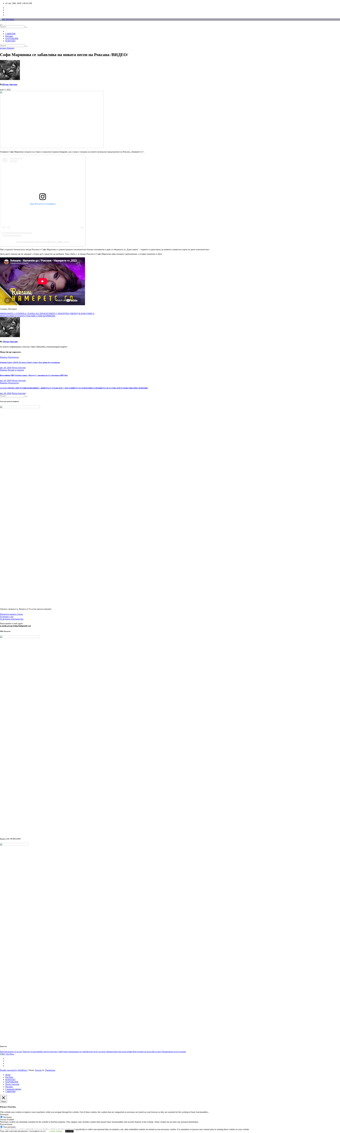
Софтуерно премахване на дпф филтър (75, 1051)
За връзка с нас (7, 616)
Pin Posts (9, 1077)
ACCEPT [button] (69, 1131)
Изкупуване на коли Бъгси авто (147, 1051)
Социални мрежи (13, 1089)
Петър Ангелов (10, 84)
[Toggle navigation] (1, 24)
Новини (10, 48)
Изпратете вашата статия (11, 614)
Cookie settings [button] (55, 1131)
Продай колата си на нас (11, 1051)
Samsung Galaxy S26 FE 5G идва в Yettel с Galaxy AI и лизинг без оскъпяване (30, 362)
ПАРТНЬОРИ (11, 38)
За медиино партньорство (11, 619)
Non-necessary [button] (6, 1124)
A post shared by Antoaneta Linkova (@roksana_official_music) (42, 242)
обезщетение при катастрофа (119, 1051)
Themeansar (50, 1070)
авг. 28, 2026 (5, 367)
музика (3, 48)
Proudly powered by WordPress (13, 1070)
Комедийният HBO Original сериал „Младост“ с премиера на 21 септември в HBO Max (34, 375)
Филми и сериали (16, 370)
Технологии (13, 357)
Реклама (9, 36)
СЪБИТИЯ (10, 34)
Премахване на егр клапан (174, 1051)
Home (7, 1075)
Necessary (7, 1117)
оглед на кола (99, 1051)
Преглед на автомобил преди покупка (40, 1051)
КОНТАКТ (10, 41)
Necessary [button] (4, 1114)
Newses (38, 1070)
